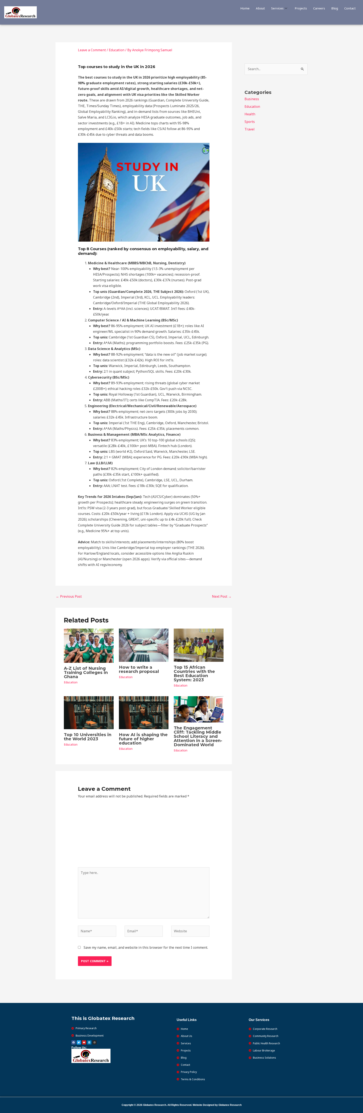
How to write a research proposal (139, 669)
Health (250, 114)
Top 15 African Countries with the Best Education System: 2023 (194, 673)
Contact (350, 8)
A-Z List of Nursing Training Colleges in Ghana (86, 672)
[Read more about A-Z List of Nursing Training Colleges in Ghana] (89, 645)
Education (116, 50)
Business (252, 99)
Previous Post (69, 596)
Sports (250, 121)
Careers (319, 8)
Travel (250, 129)
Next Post (221, 596)
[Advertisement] (144, 835)
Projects (301, 8)
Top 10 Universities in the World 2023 (87, 736)
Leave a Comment (92, 50)
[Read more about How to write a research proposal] (144, 645)
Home (245, 8)
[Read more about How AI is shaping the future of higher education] (144, 712)
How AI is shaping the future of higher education (143, 739)
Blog (334, 8)
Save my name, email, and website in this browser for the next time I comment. (146, 947)
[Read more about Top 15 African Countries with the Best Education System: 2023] (199, 645)
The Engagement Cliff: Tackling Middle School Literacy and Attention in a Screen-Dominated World (198, 736)
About (260, 8)
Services (277, 8)
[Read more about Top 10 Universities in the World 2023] (89, 712)
